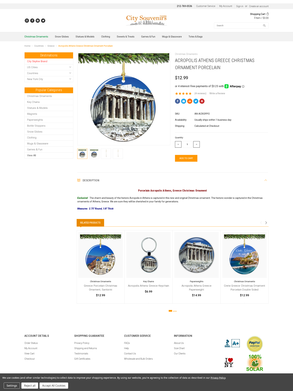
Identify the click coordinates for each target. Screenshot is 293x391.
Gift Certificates (82, 358)
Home (27, 46)
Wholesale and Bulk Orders (138, 358)
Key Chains (33, 102)
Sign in (239, 6)
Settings (12, 385)
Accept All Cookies (53, 385)
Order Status (31, 343)
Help (126, 348)
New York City (35, 79)
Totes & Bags (196, 36)
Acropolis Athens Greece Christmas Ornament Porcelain (85, 46)
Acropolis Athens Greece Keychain (148, 285)
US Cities (32, 67)
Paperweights (35, 119)
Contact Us (130, 353)
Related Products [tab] (90, 222)
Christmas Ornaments (36, 36)
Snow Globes (62, 36)
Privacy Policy (81, 343)
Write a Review (217, 93)
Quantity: (179, 137)
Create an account (259, 6)
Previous (260, 222)
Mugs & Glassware (172, 36)
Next (266, 222)
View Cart (29, 353)
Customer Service (205, 6)
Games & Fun (148, 36)
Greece (50, 46)
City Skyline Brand (37, 61)
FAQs (127, 343)
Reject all (29, 385)
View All (31, 155)
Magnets (32, 113)
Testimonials (81, 353)
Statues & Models (85, 36)
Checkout (29, 358)
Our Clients (179, 353)
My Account (225, 6)
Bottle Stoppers (36, 125)
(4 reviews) (200, 93)
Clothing (105, 36)
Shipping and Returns (85, 348)
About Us (179, 343)
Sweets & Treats (125, 36)
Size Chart (179, 348)
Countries (39, 46)
